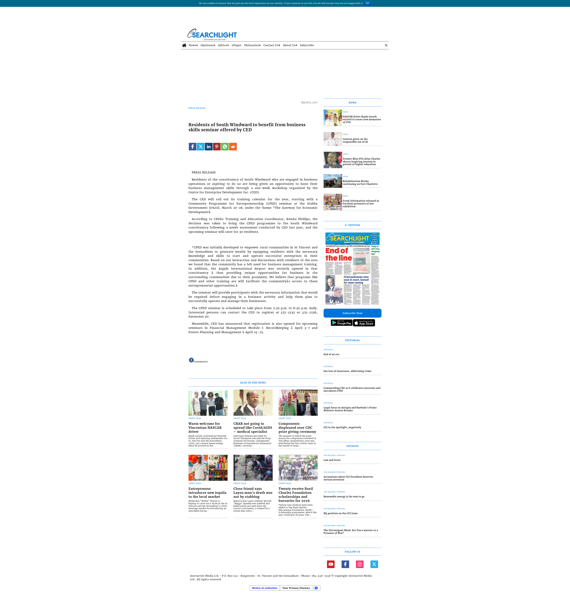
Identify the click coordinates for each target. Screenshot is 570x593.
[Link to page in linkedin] (208, 146)
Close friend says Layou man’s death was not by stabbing (253, 493)
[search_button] (386, 45)
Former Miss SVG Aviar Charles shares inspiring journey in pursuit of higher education (361, 162)
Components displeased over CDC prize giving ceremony (297, 428)
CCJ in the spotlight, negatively (342, 427)
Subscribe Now (352, 313)
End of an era (331, 354)
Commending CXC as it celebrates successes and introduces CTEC (352, 389)
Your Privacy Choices (296, 587)
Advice (222, 45)
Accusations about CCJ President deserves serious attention (348, 478)
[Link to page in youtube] (331, 564)
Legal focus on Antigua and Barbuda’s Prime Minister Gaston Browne (350, 409)
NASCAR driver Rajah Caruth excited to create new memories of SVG (362, 119)
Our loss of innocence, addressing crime (348, 371)
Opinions (207, 45)
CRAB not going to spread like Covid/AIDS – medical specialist (252, 428)
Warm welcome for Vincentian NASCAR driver (205, 428)
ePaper (237, 45)
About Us (289, 45)
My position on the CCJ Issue (341, 513)
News (192, 45)
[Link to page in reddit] (233, 146)
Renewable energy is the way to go (344, 496)
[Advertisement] (285, 71)
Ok (367, 3)
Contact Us (271, 45)
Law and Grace (332, 460)
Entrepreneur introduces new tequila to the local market (208, 493)
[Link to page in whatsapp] (225, 146)
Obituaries (251, 45)
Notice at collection (264, 587)
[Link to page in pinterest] (217, 146)
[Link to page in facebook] (192, 146)
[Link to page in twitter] (200, 146)
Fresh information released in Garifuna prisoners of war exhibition (361, 204)
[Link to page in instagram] (360, 564)
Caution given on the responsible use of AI (355, 140)
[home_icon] (184, 45)
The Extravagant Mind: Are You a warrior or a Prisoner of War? (351, 532)
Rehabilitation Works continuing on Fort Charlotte (360, 182)
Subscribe (307, 45)
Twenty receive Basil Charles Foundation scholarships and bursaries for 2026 (296, 495)
